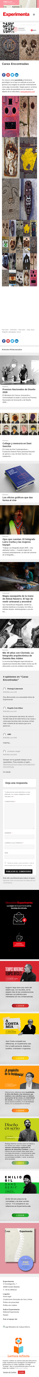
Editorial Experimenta (11, 1312)
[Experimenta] (16, 14)
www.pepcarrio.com (27, 91)
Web (6, 853)
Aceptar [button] (21, 1372)
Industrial (5, 593)
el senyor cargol (13, 751)
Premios (5, 386)
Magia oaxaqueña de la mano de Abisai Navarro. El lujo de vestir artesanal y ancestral (17, 599)
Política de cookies (10, 1305)
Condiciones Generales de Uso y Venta (17, 1299)
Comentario (10, 801)
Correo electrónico (14, 843)
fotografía (5, 332)
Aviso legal (7, 1296)
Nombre (8, 833)
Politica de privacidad (11, 1302)
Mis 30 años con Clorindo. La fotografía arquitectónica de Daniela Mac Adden (17, 656)
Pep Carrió (5, 330)
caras (28, 330)
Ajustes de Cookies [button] (9, 1372)
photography (12, 332)
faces (32, 330)
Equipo (5, 1315)
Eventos (5, 440)
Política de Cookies (21, 1368)
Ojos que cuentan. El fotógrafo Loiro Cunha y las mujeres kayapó (18, 542)
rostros (19, 332)
